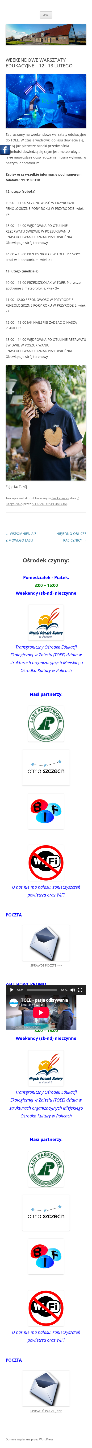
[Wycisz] (72, 990)
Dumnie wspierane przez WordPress (30, 1439)
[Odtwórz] (11, 990)
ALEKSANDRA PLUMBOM (49, 504)
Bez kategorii (60, 498)
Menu (46, 15)
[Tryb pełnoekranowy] (80, 990)
